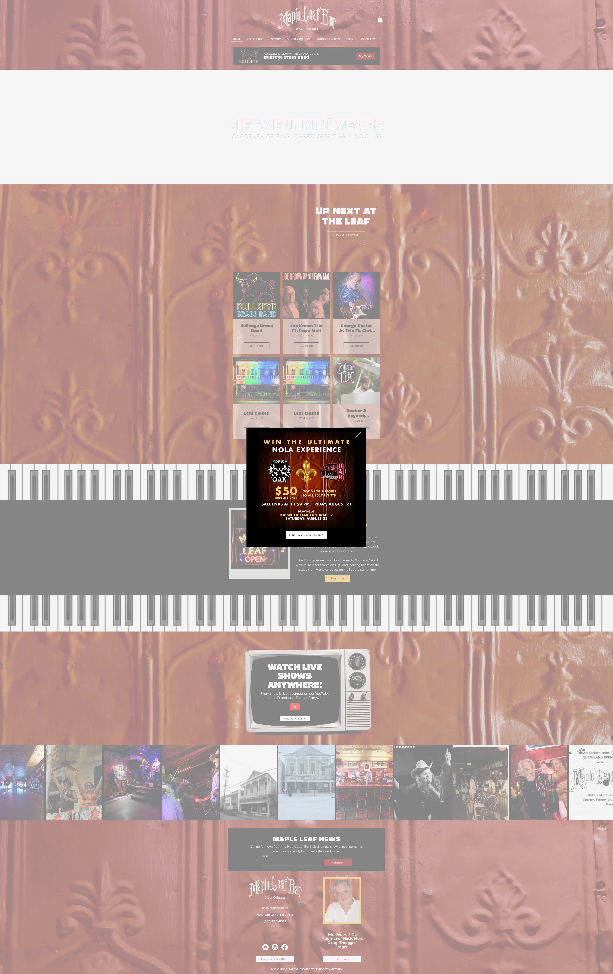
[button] (358, 435)
